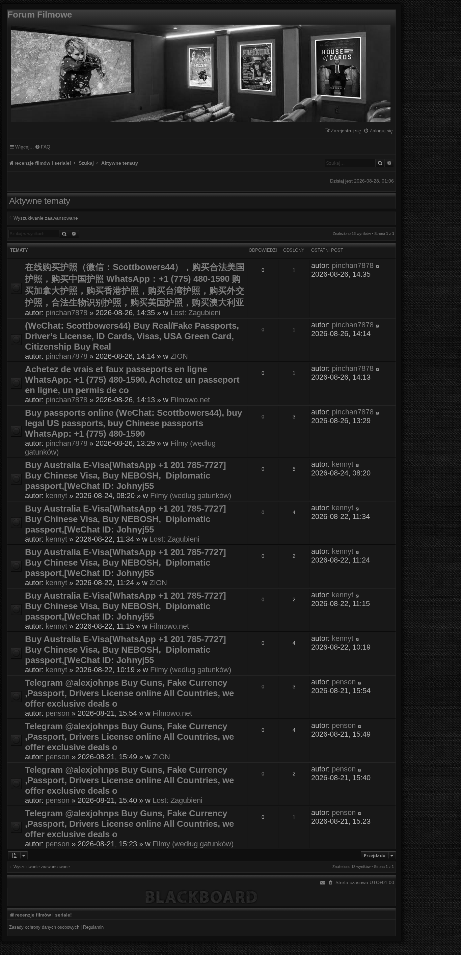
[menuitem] (378, 131)
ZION (179, 356)
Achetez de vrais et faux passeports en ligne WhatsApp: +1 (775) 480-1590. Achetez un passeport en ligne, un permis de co (132, 379)
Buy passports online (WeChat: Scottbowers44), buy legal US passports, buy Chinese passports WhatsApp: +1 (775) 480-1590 (133, 423)
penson (58, 713)
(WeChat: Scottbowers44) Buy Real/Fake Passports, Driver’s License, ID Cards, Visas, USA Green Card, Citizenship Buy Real (132, 336)
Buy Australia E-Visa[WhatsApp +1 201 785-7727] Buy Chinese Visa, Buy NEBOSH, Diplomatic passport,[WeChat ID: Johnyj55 (126, 475)
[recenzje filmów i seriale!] (198, 71)
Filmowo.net (190, 399)
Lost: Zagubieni (195, 312)
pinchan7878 (66, 312)
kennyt (56, 495)
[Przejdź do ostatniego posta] (378, 265)
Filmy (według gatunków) (190, 495)
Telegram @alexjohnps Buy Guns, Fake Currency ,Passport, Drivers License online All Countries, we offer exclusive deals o (129, 693)
